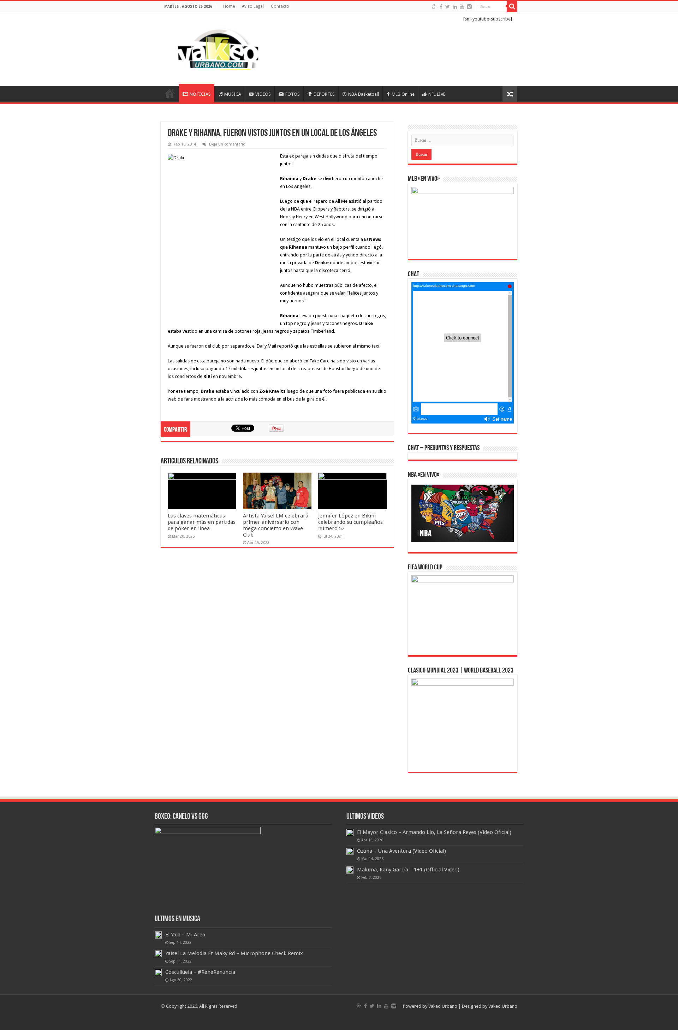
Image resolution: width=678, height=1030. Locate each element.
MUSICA (232, 94)
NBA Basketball (363, 94)
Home (229, 6)
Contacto (280, 6)
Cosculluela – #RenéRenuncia (200, 972)
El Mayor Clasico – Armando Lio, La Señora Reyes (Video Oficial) (434, 832)
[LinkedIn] (455, 6)
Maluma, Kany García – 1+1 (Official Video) (408, 869)
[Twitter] (448, 6)
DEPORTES (324, 94)
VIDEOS (263, 94)
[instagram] (469, 6)
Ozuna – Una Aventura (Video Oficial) (401, 851)
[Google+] (435, 6)
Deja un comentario (227, 144)
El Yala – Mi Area (185, 934)
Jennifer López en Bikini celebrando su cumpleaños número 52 (350, 522)
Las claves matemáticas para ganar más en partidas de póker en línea (202, 522)
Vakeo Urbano (502, 1006)
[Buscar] (512, 6)
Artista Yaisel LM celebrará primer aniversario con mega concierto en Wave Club (275, 525)
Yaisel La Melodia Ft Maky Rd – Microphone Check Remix (234, 953)
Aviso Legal (253, 6)
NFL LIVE (436, 94)
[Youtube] (462, 6)
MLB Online (403, 94)
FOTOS (292, 94)
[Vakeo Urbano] (219, 47)
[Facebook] (441, 6)
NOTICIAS (200, 94)
